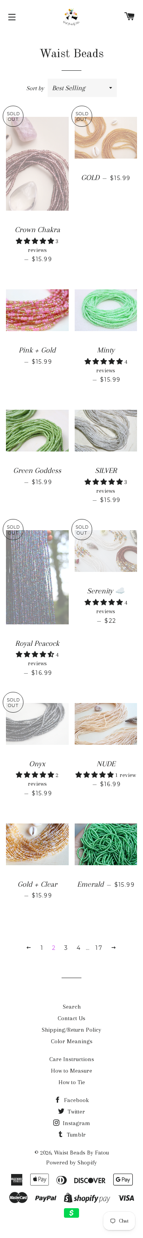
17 (98, 947)
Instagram (75, 1123)
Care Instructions (71, 1059)
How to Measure (71, 1070)
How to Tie (71, 1082)
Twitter (75, 1111)
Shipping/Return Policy (71, 1029)
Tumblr (75, 1134)
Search (72, 1006)
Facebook (75, 1100)
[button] (36, 241)
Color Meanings (72, 1041)
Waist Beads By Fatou (81, 1152)
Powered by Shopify (71, 1162)
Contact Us (71, 1018)
